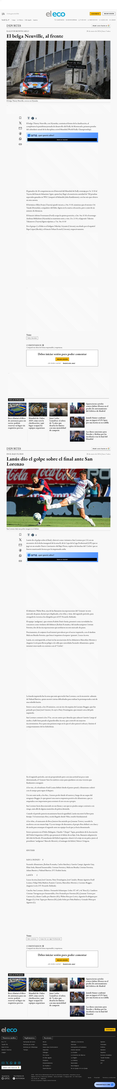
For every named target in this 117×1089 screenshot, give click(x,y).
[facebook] (20, 134)
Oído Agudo (28, 20)
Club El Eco (104, 20)
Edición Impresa (72, 20)
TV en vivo (83, 20)
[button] (28, 118)
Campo (14, 20)
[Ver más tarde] (20, 118)
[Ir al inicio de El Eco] (55, 14)
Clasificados (60, 20)
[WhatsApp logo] (11, 1064)
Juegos (113, 20)
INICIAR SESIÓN (62, 359)
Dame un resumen (62, 139)
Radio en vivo (93, 20)
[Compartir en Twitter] (20, 123)
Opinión (35, 20)
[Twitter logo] (7, 1064)
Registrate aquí (69, 363)
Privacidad (97, 1077)
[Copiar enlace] (20, 144)
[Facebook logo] (15, 1064)
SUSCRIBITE (95, 13)
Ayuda (89, 1077)
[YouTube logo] (3, 1064)
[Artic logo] (5, 1077)
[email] (20, 128)
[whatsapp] (20, 139)
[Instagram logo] (19, 1064)
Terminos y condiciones (109, 1077)
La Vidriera (20, 20)
